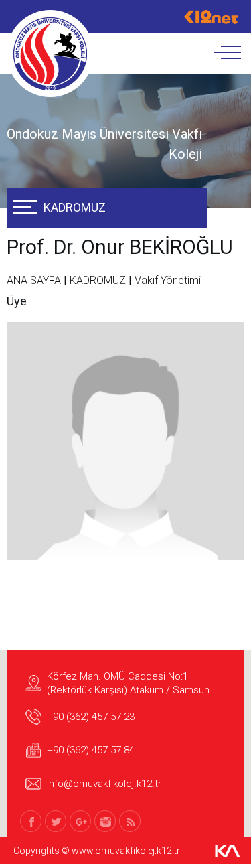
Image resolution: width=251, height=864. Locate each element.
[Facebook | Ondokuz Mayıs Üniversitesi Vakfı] (30, 821)
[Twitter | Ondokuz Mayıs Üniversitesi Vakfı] (55, 821)
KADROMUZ (75, 207)
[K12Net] (211, 16)
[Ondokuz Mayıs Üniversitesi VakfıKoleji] (50, 53)
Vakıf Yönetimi (168, 280)
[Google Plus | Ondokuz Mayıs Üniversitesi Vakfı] (80, 821)
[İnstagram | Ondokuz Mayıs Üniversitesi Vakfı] (105, 821)
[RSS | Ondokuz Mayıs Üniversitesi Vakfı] (130, 821)
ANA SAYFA (34, 280)
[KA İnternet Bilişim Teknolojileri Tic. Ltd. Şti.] (227, 851)
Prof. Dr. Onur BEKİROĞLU (120, 247)
